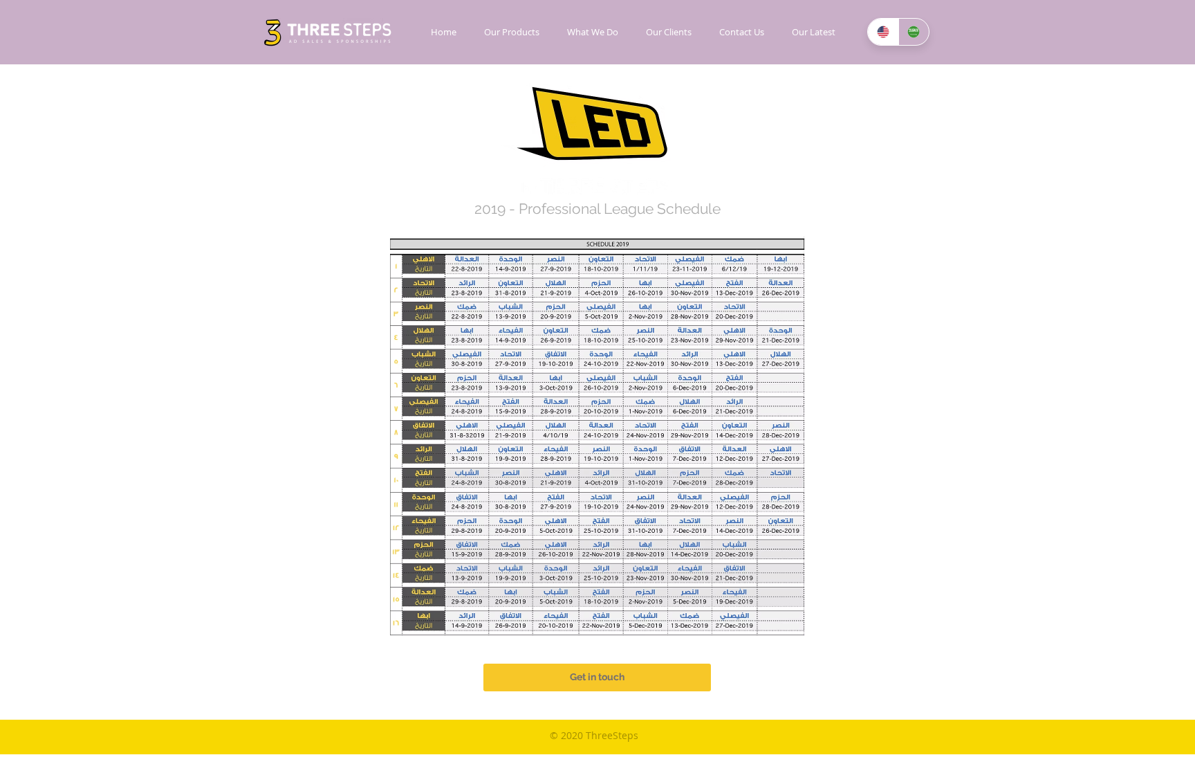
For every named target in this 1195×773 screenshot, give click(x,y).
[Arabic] (913, 32)
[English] (883, 32)
